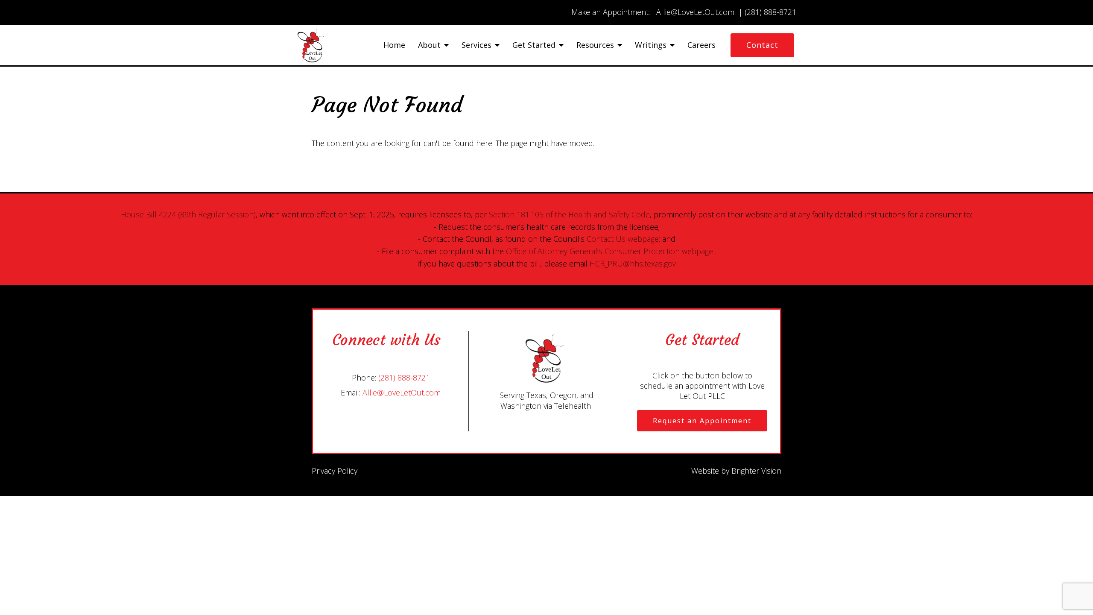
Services (476, 45)
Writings (650, 45)
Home (394, 45)
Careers (701, 45)
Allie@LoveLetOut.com (401, 392)
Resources (595, 45)
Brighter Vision (756, 471)
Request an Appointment (702, 420)
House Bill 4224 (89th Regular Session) (188, 214)
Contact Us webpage (623, 239)
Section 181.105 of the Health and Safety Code (569, 214)
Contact (762, 45)
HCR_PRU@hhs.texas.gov (633, 263)
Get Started (533, 45)
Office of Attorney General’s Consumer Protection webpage (609, 251)
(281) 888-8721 (404, 377)
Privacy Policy (334, 471)
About (429, 45)
